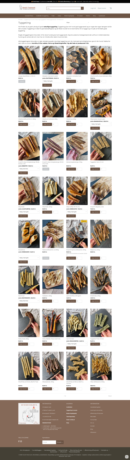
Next (110, 396)
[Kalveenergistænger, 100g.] (77, 146)
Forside (20, 19)
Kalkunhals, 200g (23, 339)
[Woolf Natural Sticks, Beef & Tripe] (29, 366)
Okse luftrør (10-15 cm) (73, 207)
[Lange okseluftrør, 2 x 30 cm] (29, 60)
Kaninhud (21, 296)
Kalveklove (21, 250)
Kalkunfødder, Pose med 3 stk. (51, 339)
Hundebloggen (37, 450)
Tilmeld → (60, 442)
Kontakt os (104, 450)
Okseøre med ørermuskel (50, 76)
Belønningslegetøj (69, 15)
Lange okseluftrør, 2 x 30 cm (26, 76)
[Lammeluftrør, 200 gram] (77, 280)
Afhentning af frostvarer (96, 413)
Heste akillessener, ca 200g (50, 250)
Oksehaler (21, 207)
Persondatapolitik (74, 452)
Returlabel (93, 416)
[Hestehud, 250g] (77, 103)
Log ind (93, 8)
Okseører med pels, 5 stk (73, 76)
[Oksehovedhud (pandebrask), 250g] (101, 60)
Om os (92, 423)
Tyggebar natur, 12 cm (97, 162)
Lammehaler (70, 339)
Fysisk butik (102, 15)
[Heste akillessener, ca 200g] (53, 234)
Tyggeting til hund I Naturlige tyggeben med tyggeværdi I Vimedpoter (44, 19)
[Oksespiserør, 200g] (53, 366)
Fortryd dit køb (62, 450)
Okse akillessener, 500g (97, 382)
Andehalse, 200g (95, 296)
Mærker (88, 15)
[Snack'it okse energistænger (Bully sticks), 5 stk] (29, 146)
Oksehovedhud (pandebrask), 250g (100, 76)
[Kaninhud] (29, 280)
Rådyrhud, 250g (95, 250)
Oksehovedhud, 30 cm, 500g (27, 119)
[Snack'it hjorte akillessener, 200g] (77, 234)
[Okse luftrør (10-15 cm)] (77, 191)
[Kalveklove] (29, 234)
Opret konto (102, 8)
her (98, 1)
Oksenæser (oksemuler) (97, 119)
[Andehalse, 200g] (101, 280)
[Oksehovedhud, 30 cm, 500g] (29, 103)
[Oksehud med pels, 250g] (53, 103)
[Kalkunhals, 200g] (29, 323)
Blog (94, 15)
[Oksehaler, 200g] (53, 191)
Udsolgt (22, 81)
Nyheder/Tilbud (29, 15)
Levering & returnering (96, 410)
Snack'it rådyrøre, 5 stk (97, 207)
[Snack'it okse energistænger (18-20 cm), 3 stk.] (53, 146)
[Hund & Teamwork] (27, 8)
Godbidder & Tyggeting (42, 15)
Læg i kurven (71, 81)
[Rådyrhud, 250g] (101, 234)
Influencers (93, 432)
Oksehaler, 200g (47, 207)
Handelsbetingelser (95, 407)
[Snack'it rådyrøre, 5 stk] (101, 191)
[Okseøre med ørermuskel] (53, 60)
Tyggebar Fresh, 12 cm (97, 339)
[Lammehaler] (77, 323)
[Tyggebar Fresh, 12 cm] (101, 323)
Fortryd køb (93, 419)
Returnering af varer (76, 450)
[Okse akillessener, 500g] (101, 366)
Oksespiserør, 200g (48, 382)
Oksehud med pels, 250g (49, 119)
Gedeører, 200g (47, 296)
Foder (53, 15)
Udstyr (59, 15)
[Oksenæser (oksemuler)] (101, 103)
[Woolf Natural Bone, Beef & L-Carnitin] (77, 366)
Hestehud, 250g (71, 119)
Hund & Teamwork (27, 454)
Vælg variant (47, 85)
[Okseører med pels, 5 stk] (77, 60)
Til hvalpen (80, 15)
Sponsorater (53, 452)
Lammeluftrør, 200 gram (73, 296)
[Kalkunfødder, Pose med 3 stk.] (53, 323)
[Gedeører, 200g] (53, 280)
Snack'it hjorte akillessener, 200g (76, 250)
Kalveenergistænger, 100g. (74, 162)
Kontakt (92, 426)
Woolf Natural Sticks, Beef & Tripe (28, 382)
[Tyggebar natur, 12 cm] (101, 146)
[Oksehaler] (29, 191)
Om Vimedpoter (25, 450)
